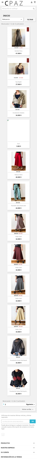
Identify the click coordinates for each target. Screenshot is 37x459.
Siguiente (30, 404)
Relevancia (12, 19)
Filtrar (30, 20)
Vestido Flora (18, 51)
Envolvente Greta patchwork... (18, 391)
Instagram (3, 434)
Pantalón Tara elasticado (18, 205)
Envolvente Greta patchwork (18, 360)
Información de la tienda (11, 457)
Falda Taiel (18, 236)
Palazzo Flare (18, 175)
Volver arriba (28, 409)
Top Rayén (18, 82)
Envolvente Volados (18, 113)
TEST (18, 144)
